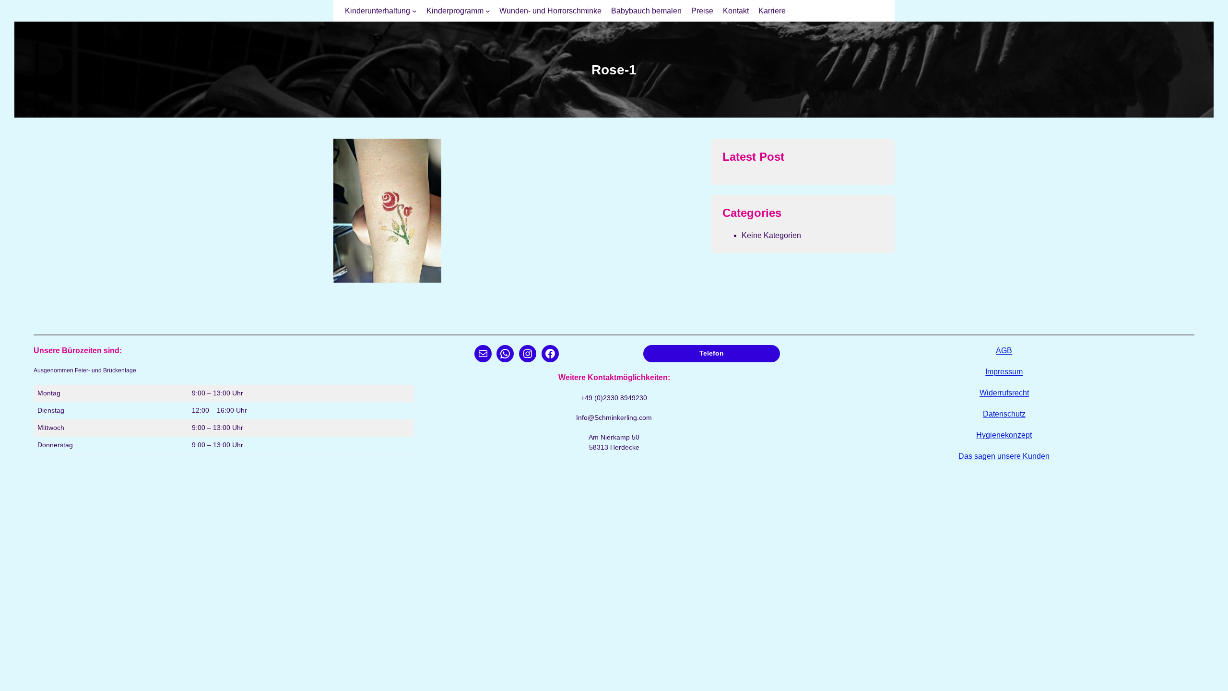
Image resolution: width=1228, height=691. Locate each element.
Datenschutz (1004, 414)
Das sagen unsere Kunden (1004, 456)
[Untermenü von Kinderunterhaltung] (414, 11)
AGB (1004, 350)
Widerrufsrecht (1004, 393)
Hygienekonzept (1004, 435)
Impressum (1004, 372)
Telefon (711, 353)
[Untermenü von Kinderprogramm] (487, 11)
